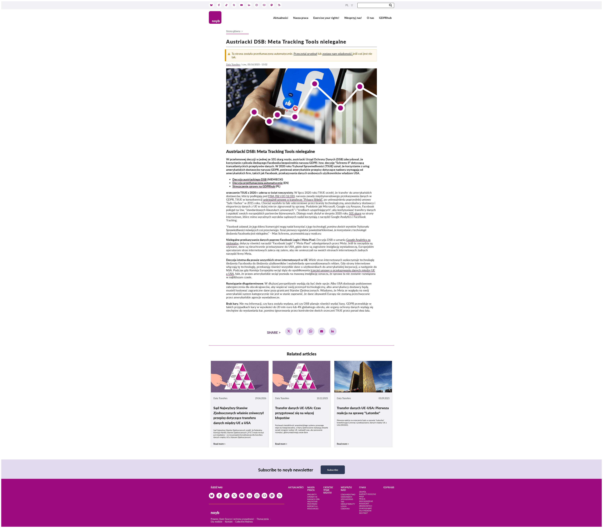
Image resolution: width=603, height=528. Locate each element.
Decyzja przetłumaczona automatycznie (257, 183)
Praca (362, 499)
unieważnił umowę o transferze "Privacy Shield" (292, 199)
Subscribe (332, 469)
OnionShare (365, 508)
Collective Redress (244, 521)
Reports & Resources (312, 507)
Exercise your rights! (326, 17)
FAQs (361, 496)
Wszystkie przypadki (312, 502)
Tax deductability (348, 502)
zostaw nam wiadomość (337, 53)
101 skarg (355, 213)
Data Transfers (233, 64)
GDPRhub (385, 17)
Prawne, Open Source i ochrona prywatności (232, 519)
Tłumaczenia (263, 519)
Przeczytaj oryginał (305, 53)
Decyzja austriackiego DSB (249, 179)
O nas (370, 17)
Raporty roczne (367, 494)
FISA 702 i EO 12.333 (281, 196)
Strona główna (233, 31)
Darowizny (346, 497)
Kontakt (229, 521)
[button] (289, 331)
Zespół (362, 492)
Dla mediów (216, 521)
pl (347, 5)
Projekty (312, 494)
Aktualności (280, 17)
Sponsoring (347, 499)
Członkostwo (348, 494)
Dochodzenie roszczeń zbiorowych (366, 503)
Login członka (345, 507)
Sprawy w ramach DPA (313, 498)
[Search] (390, 5)
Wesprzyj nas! (353, 17)
